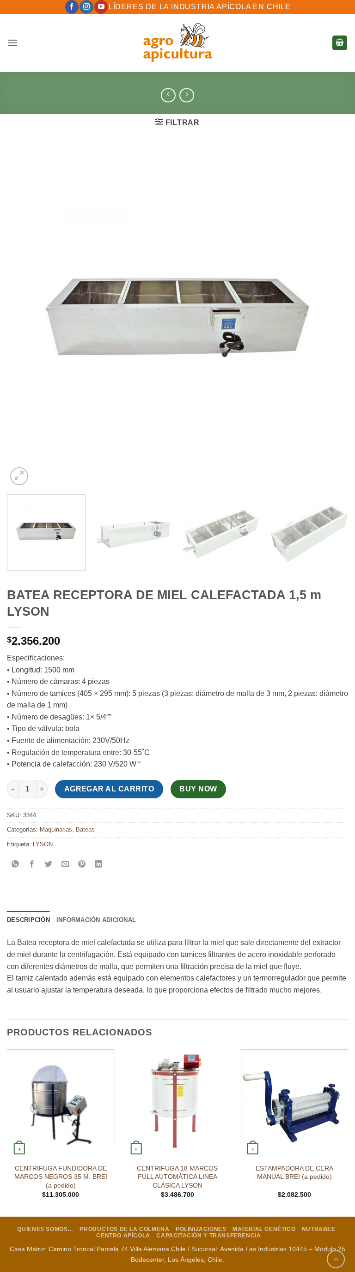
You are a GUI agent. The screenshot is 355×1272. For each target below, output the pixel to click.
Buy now (198, 789)
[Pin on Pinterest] (82, 865)
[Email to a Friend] (65, 865)
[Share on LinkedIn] (98, 865)
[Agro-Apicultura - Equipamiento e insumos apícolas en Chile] (177, 43)
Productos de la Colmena (124, 1229)
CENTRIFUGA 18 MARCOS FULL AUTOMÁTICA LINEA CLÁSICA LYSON (177, 1177)
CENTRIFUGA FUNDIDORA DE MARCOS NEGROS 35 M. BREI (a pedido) (60, 1177)
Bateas (85, 829)
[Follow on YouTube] (101, 7)
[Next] (329, 317)
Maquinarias (56, 829)
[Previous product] (186, 95)
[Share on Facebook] (32, 865)
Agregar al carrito (109, 789)
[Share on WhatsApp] (15, 865)
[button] (12, 42)
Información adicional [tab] (96, 919)
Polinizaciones (201, 1229)
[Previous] (25, 317)
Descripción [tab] (28, 919)
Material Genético (264, 1229)
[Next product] (168, 95)
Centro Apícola (123, 1235)
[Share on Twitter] (48, 865)
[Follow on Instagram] (86, 7)
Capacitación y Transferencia (208, 1235)
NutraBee (319, 1229)
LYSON (43, 844)
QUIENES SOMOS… (45, 1229)
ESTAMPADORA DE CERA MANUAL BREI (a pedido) (294, 1173)
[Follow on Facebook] (72, 7)
